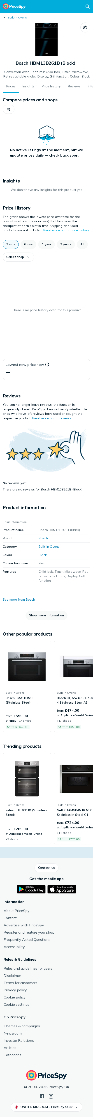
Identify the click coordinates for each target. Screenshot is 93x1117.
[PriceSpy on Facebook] (42, 1096)
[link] (27, 686)
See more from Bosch (19, 599)
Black (43, 555)
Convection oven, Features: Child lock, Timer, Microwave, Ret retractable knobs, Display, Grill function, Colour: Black (46, 74)
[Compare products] (85, 27)
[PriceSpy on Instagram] (51, 1096)
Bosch (43, 538)
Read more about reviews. (52, 418)
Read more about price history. (66, 230)
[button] (8, 109)
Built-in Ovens (17, 17)
